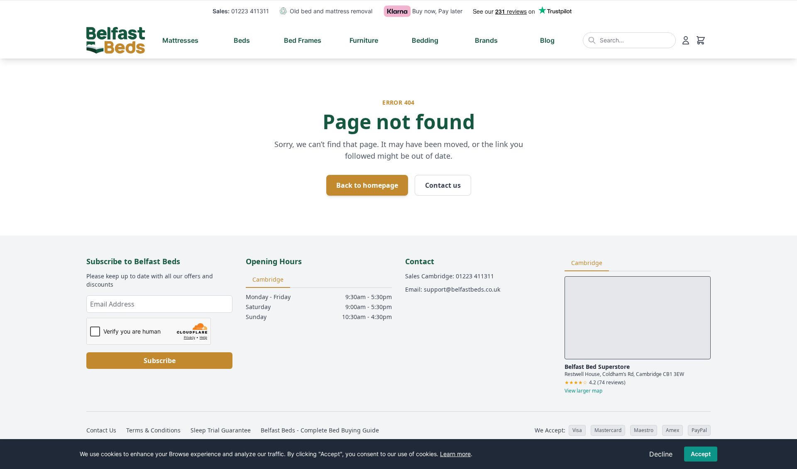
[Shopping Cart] (701, 40)
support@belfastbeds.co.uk (462, 289)
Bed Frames (302, 40)
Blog (547, 40)
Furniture (364, 40)
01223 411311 (250, 11)
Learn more (455, 453)
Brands (486, 40)
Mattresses (180, 40)
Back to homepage (367, 185)
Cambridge (268, 279)
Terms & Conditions (153, 430)
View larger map (583, 391)
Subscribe (160, 360)
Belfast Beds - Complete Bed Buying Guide (320, 430)
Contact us (443, 185)
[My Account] (686, 40)
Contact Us (101, 430)
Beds (242, 40)
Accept (701, 453)
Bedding (425, 40)
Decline (660, 454)
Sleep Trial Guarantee (221, 430)
